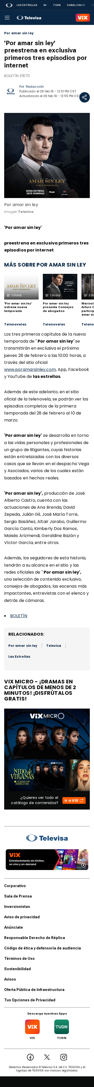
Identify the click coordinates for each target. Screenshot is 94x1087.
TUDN (57, 5)
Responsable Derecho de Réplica (34, 938)
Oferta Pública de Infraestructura (34, 990)
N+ (45, 5)
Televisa (53, 645)
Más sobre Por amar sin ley (45, 264)
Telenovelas (15, 324)
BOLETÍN (18, 616)
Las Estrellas (27, 5)
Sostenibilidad (17, 969)
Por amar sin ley (19, 33)
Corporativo (15, 886)
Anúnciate (13, 927)
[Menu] (7, 18)
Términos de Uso (19, 958)
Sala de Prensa (18, 896)
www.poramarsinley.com (30, 369)
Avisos (10, 979)
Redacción (35, 86)
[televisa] (29, 17)
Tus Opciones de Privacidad (29, 1000)
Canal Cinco (76, 5)
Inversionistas (17, 907)
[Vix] (83, 18)
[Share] (84, 97)
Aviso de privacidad (22, 917)
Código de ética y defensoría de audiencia (42, 948)
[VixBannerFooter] (47, 859)
